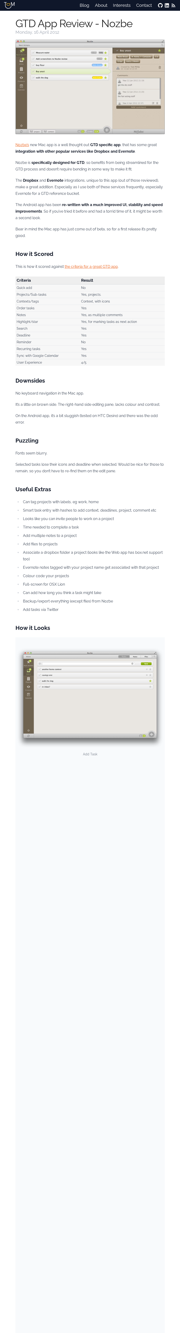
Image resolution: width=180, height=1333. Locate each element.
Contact (144, 5)
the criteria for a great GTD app (91, 266)
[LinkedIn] (167, 5)
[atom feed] (173, 5)
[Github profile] (160, 5)
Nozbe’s (22, 145)
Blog (84, 5)
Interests (122, 5)
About (101, 5)
